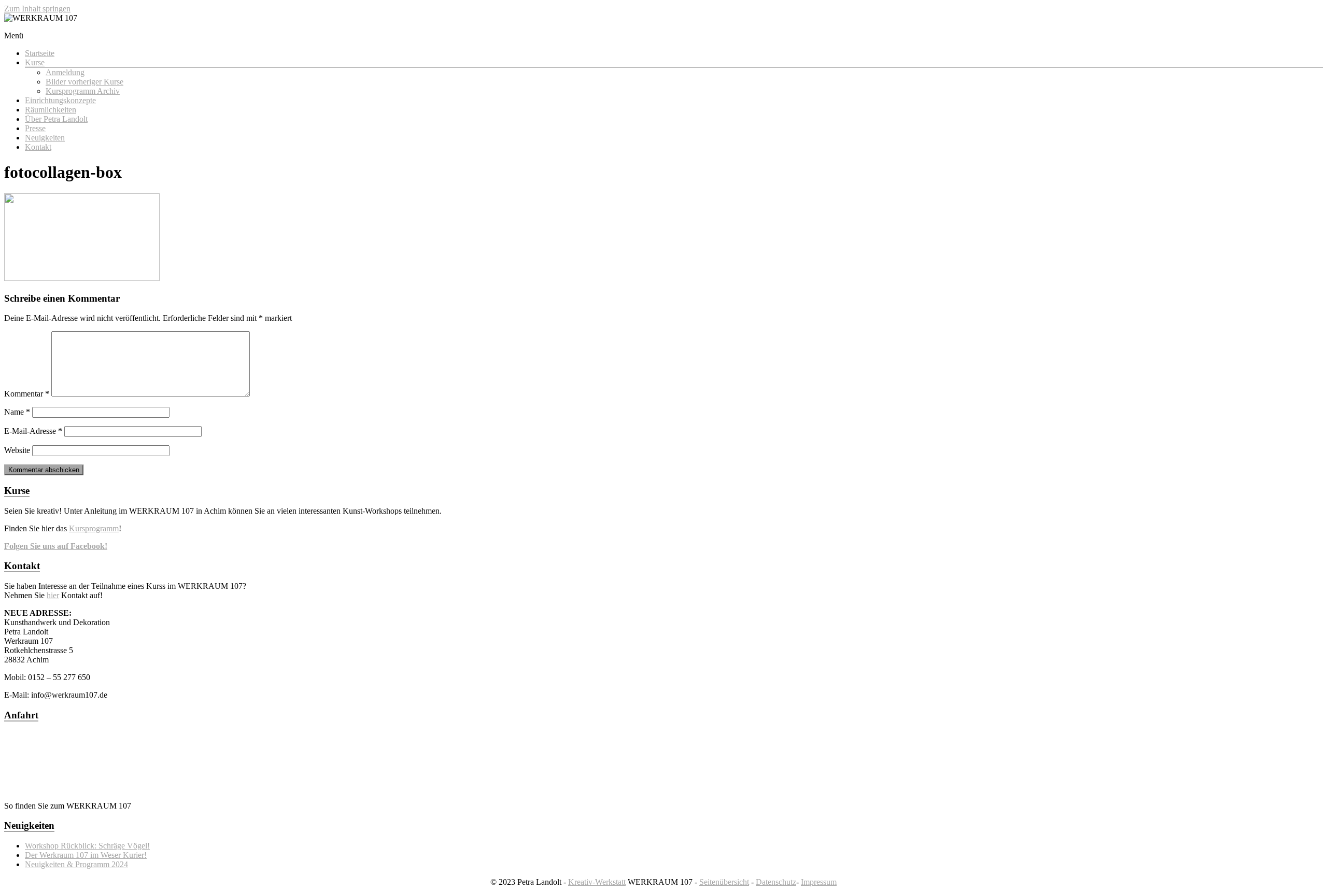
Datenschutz (776, 882)
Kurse (35, 62)
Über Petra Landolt (56, 119)
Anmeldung (65, 72)
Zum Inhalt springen (37, 8)
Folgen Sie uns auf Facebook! (55, 546)
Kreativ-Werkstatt (597, 882)
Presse (35, 128)
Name (17, 411)
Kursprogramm (94, 528)
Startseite (39, 53)
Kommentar (26, 393)
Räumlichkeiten (50, 109)
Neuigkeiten (45, 137)
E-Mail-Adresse (33, 431)
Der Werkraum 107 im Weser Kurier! (86, 855)
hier (53, 595)
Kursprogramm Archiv (83, 91)
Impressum (819, 882)
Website (17, 450)
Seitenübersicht (724, 882)
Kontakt (38, 147)
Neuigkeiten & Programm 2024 (76, 864)
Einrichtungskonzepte (60, 100)
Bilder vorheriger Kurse (84, 81)
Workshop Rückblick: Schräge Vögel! (87, 845)
